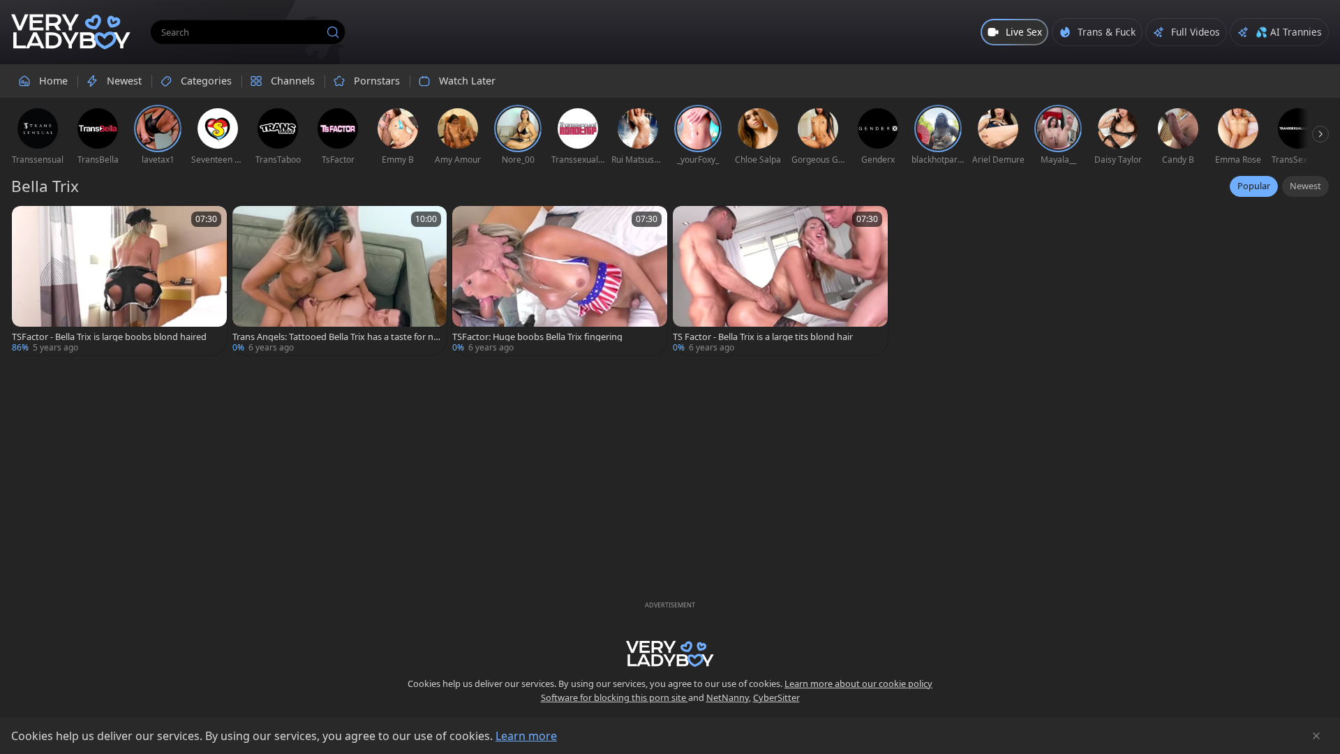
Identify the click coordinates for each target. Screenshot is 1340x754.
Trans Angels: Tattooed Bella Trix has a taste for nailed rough (336, 336)
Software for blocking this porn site (614, 697)
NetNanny (727, 697)
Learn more (526, 736)
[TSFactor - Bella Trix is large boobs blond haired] (119, 280)
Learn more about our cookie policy (858, 683)
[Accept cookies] (1316, 735)
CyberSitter (776, 697)
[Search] (333, 32)
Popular (1253, 185)
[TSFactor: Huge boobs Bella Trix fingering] (559, 280)
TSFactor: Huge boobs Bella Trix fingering (537, 336)
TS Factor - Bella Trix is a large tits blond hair (763, 336)
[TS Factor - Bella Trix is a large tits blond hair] (780, 280)
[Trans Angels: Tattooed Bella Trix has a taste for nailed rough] (339, 280)
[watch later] (28, 223)
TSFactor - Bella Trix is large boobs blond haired (109, 336)
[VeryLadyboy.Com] (71, 32)
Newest (1305, 185)
